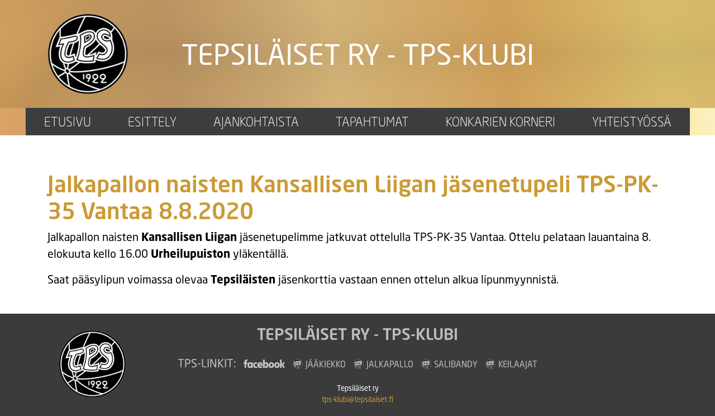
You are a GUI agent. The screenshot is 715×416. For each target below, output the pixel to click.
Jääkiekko (326, 364)
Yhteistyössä (631, 122)
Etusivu (67, 122)
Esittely (152, 122)
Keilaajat (517, 364)
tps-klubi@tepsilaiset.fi (357, 399)
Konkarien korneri (500, 122)
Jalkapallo (389, 364)
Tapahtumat (372, 122)
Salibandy (456, 364)
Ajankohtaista (256, 122)
